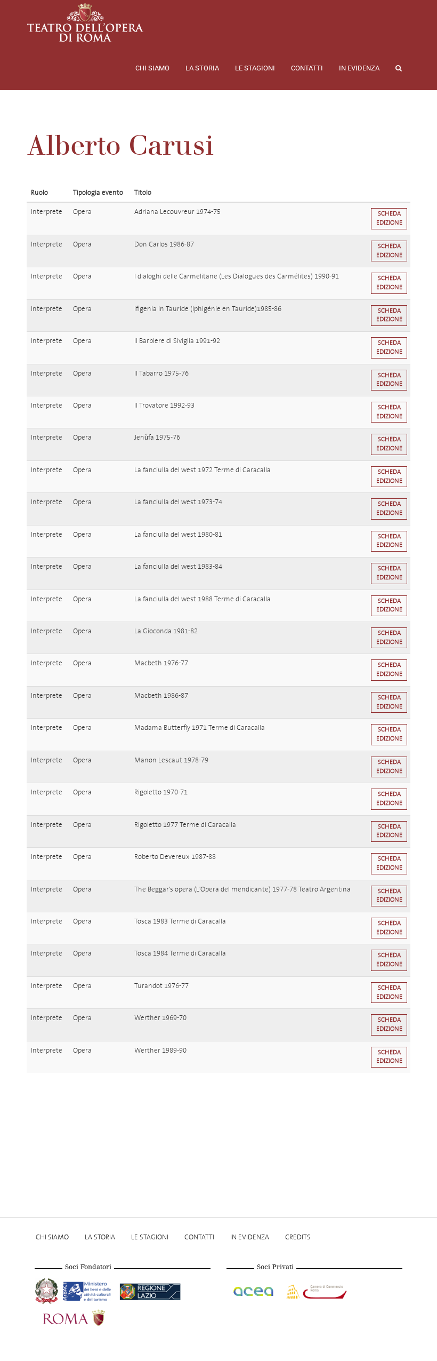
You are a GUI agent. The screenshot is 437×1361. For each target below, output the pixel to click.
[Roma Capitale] (88, 1316)
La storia (202, 68)
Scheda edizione (389, 218)
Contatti (307, 68)
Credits (298, 1236)
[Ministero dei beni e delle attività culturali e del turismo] (89, 1289)
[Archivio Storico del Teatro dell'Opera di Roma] (85, 22)
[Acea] (254, 1289)
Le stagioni (255, 68)
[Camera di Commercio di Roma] (315, 1289)
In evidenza (359, 68)
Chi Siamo (152, 68)
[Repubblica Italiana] (48, 1289)
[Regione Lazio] (150, 1289)
